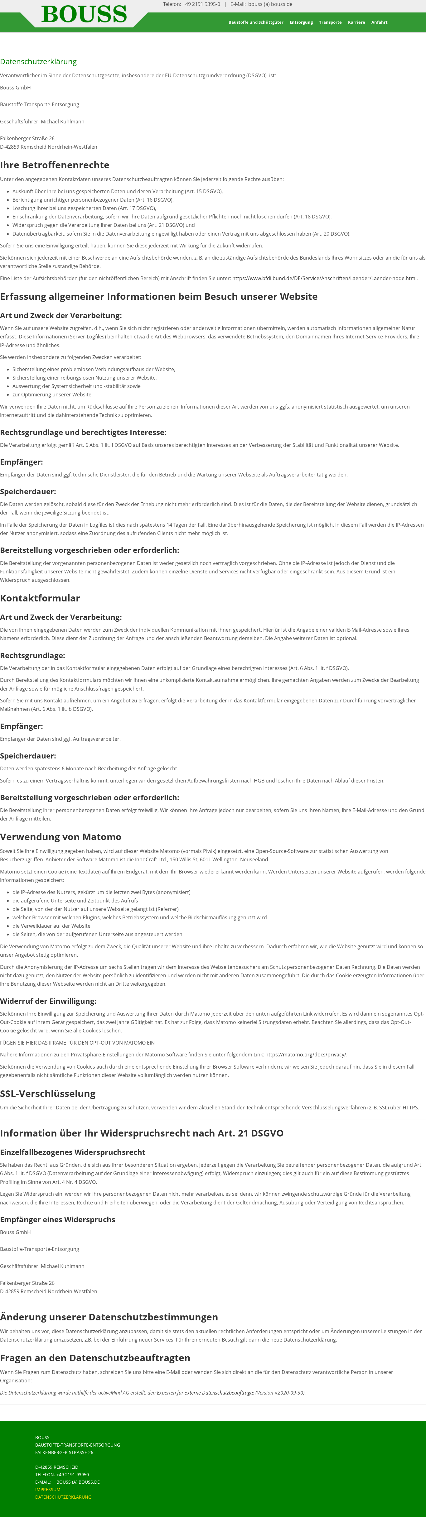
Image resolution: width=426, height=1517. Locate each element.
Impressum (48, 1489)
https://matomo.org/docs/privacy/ (305, 1054)
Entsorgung (301, 22)
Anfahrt (379, 22)
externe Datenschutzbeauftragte (219, 1392)
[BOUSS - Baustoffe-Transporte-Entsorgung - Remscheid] (84, 19)
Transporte (330, 22)
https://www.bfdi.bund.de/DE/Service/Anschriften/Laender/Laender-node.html (324, 278)
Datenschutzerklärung (63, 1497)
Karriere (356, 22)
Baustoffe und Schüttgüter (256, 22)
